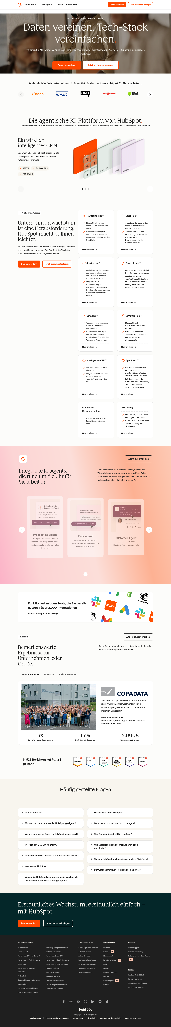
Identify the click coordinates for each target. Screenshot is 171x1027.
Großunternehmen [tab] (31, 674)
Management (108, 956)
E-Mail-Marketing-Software (28, 992)
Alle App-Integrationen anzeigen (43, 613)
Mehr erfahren (89, 250)
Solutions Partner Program (137, 983)
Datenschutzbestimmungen (57, 1018)
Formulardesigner (52, 968)
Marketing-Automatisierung (28, 988)
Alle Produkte (23, 948)
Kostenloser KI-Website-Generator (26, 970)
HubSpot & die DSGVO (136, 975)
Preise (60, 5)
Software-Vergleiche (53, 952)
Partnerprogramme (135, 979)
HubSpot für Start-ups (136, 987)
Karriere (108, 952)
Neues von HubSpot (110, 972)
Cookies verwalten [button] (133, 1018)
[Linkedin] (92, 1002)
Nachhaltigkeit (110, 980)
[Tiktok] (107, 1002)
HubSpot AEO (23, 952)
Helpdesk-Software (53, 976)
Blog (105, 964)
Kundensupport (133, 948)
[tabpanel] (85, 713)
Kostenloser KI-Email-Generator (57, 960)
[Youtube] (78, 1002)
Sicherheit (91, 1018)
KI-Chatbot (22, 976)
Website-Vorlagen (84, 972)
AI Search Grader (84, 952)
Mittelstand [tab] (49, 674)
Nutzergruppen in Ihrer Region (139, 957)
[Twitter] (85, 1002)
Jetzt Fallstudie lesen (111, 723)
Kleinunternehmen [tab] (68, 674)
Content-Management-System (29, 980)
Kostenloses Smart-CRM (54, 956)
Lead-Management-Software (56, 985)
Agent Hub (22, 964)
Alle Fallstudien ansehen (139, 637)
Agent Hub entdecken (140, 459)
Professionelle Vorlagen (87, 960)
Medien (106, 976)
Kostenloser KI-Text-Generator (29, 960)
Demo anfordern (118, 5)
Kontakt (106, 985)
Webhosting (22, 984)
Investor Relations (112, 960)
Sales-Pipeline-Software (54, 989)
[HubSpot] (20, 5)
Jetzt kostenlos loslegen (141, 5)
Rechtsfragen (35, 1018)
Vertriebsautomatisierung (55, 980)
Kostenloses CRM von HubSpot (29, 956)
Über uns (106, 948)
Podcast (106, 968)
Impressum (78, 1018)
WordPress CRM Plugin (86, 968)
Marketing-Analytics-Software (57, 948)
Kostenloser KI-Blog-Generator (57, 964)
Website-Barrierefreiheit (110, 1018)
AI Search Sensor (84, 956)
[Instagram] (71, 1002)
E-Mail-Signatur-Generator (88, 948)
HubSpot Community (135, 952)
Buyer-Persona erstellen (87, 964)
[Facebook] (63, 1002)
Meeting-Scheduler (53, 972)
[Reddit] (100, 1002)
